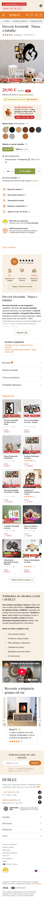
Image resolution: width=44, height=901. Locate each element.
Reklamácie (6, 850)
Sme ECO (5, 856)
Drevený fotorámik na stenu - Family (31, 421)
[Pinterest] (40, 802)
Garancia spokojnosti (9, 844)
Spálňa (34, 349)
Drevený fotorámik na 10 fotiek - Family (11, 491)
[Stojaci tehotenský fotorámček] (11, 444)
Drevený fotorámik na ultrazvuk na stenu (11, 422)
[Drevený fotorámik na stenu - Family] (32, 408)
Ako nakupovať (7, 858)
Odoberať (35, 763)
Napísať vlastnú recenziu (22, 286)
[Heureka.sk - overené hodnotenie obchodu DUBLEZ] (5, 870)
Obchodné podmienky (9, 853)
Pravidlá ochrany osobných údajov (22, 894)
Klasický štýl (9, 352)
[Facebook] (40, 792)
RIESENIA (37, 884)
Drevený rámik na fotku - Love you (31, 527)
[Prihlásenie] (36, 15)
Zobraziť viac (22, 333)
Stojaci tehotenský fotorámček (11, 457)
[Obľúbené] (31, 15)
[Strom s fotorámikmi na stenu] (32, 548)
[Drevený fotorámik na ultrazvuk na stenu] (11, 408)
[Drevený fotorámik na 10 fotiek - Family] (11, 478)
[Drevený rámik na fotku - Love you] (32, 514)
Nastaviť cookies (12, 864)
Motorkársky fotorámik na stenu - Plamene (11, 562)
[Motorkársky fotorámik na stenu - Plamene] (11, 548)
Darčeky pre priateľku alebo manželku (18, 349)
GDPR (4, 861)
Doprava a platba (8, 847)
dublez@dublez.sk (11, 799)
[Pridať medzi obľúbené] (39, 171)
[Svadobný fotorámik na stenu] (11, 514)
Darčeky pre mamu (26, 345)
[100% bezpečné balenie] (5, 230)
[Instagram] (40, 797)
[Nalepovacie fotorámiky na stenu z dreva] (32, 478)
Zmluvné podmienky (26, 895)
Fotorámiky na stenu (12, 345)
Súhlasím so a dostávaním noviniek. (20, 770)
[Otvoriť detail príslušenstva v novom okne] (29, 159)
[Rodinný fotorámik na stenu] (32, 444)
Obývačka (8, 347)
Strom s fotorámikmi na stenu (32, 561)
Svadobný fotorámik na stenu (11, 527)
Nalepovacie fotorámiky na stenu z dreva (31, 492)
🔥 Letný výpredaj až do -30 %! (14, 4)
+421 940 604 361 (10, 792)
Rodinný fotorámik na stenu (31, 457)
